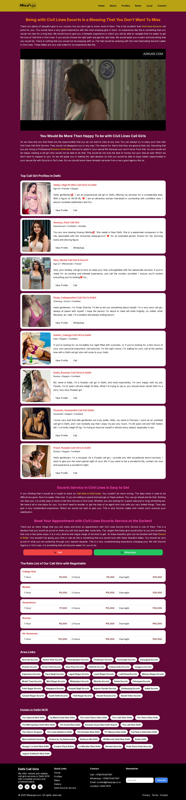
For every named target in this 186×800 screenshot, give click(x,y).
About (113, 5)
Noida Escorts (121, 681)
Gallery (57, 784)
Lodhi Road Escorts (128, 674)
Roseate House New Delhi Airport (101, 725)
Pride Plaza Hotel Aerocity (138, 746)
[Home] (27, 5)
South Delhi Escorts (58, 696)
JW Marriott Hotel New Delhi (116, 739)
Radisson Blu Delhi (89, 739)
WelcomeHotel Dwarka (33, 739)
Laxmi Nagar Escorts (104, 674)
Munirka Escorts (101, 681)
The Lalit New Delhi (131, 725)
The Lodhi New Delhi (122, 717)
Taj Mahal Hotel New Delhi (62, 717)
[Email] (40, 786)
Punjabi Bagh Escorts (79, 688)
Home (101, 5)
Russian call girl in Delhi (93, 382)
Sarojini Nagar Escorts (33, 696)
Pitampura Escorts (55, 688)
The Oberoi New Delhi (147, 717)
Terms (155, 795)
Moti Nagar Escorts (56, 681)
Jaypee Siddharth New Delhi (36, 753)
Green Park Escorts (51, 667)
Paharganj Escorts (141, 681)
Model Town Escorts (32, 681)
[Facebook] (33, 786)
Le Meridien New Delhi (89, 746)
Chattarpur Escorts (103, 660)
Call (75, 210)
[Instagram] (20, 786)
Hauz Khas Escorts (75, 667)
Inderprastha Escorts (119, 667)
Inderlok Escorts (96, 667)
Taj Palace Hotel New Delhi (144, 732)
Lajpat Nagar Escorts (79, 674)
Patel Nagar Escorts (31, 688)
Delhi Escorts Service (65, 788)
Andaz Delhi (140, 739)
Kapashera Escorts (31, 674)
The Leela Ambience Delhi (59, 732)
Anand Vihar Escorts (52, 660)
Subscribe (161, 780)
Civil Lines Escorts (152, 26)
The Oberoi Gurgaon (32, 732)
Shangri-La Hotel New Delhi (35, 746)
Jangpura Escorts (143, 667)
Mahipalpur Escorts (79, 681)
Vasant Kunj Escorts (106, 696)
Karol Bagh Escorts (54, 674)
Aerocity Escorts (30, 660)
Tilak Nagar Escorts (82, 696)
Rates (138, 5)
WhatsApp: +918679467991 (104, 778)
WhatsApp (78, 247)
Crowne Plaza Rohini (64, 746)
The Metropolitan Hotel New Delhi (38, 725)
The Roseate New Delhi (88, 732)
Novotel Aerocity (113, 746)
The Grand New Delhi (70, 725)
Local (149, 5)
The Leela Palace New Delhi (93, 717)
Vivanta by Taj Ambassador (62, 739)
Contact (162, 5)
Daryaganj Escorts (149, 660)
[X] (27, 786)
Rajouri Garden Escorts (105, 688)
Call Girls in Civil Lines (89, 493)
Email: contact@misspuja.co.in (105, 782)
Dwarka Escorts (29, 667)
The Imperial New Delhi (33, 717)
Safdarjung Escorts (130, 688)
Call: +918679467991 (101, 774)
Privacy (146, 795)
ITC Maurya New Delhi (115, 732)
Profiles (126, 5)
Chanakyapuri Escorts (78, 660)
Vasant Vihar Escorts (131, 696)
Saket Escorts (151, 688)
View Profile (61, 210)
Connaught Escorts (126, 660)
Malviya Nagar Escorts (153, 674)
